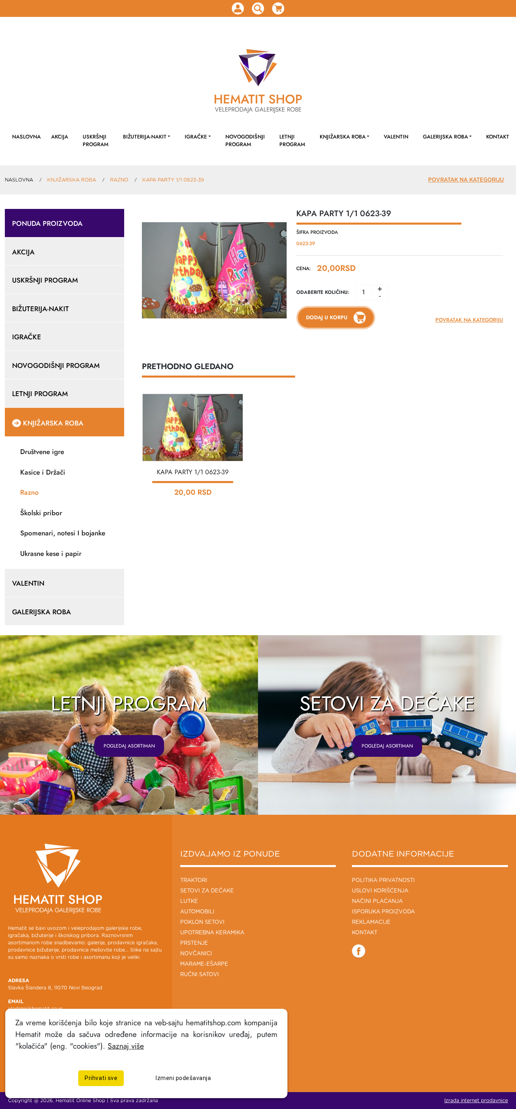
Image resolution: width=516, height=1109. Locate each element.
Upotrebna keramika (212, 933)
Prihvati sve (101, 1077)
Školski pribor (41, 513)
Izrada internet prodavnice (476, 1100)
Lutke (189, 901)
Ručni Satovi (199, 974)
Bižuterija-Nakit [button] (144, 136)
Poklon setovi (202, 922)
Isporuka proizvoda (383, 912)
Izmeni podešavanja (183, 1077)
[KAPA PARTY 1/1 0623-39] (192, 427)
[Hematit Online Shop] (258, 67)
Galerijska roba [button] (445, 136)
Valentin (396, 136)
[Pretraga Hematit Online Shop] (258, 8)
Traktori (193, 880)
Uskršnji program (95, 140)
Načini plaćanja (377, 901)
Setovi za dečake (207, 891)
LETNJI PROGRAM (292, 140)
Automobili (197, 912)
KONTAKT (497, 136)
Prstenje (194, 943)
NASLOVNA (26, 136)
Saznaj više (126, 1045)
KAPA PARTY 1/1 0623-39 (193, 472)
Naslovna (19, 180)
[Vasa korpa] (278, 8)
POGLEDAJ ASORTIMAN (129, 746)
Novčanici (196, 953)
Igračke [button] (196, 136)
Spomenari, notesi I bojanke (62, 533)
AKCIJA (59, 136)
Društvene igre (42, 451)
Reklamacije (371, 922)
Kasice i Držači (42, 472)
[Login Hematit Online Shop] (238, 8)
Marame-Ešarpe (204, 964)
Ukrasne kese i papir (50, 553)
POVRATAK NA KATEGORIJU (466, 180)
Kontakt (364, 933)
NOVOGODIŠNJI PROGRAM (245, 140)
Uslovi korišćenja (380, 891)
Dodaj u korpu (326, 317)
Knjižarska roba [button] (343, 136)
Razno (29, 492)
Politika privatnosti (383, 880)
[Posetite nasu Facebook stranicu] (358, 951)
